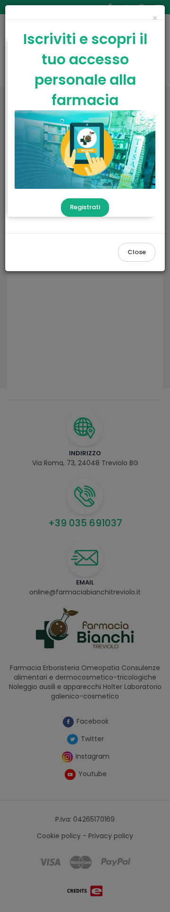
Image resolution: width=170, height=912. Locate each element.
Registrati (85, 207)
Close (137, 252)
